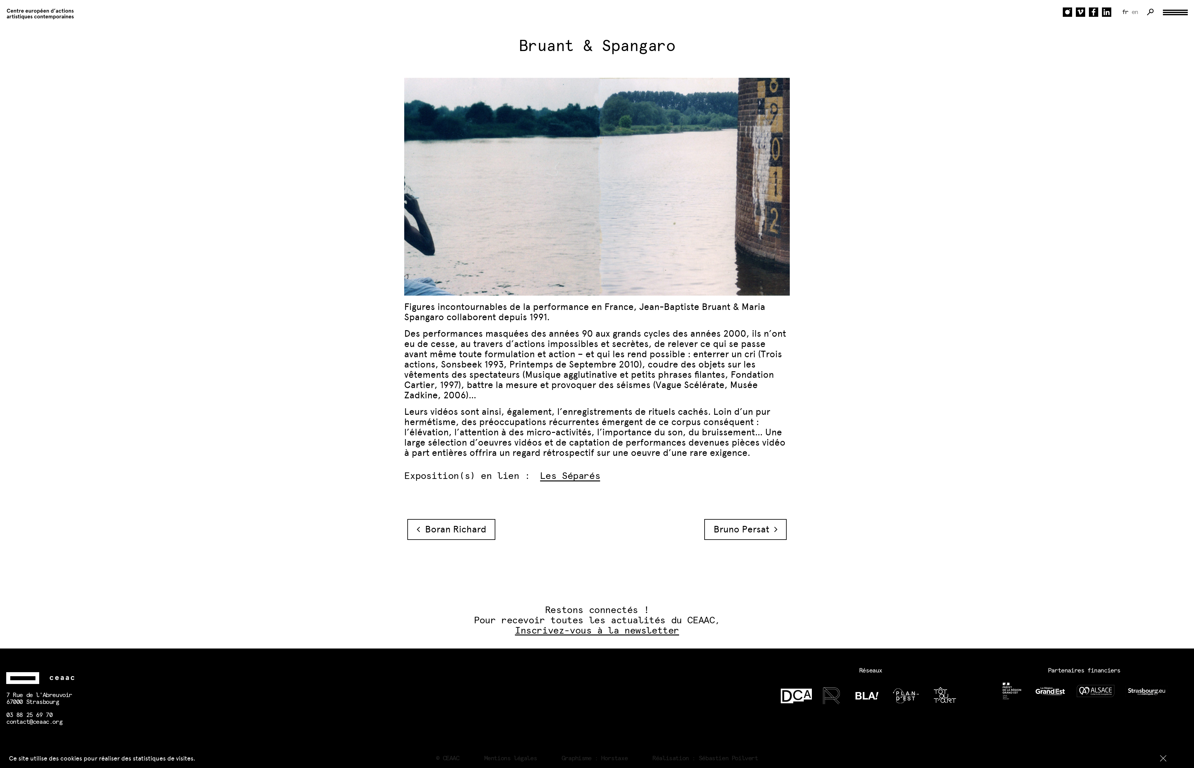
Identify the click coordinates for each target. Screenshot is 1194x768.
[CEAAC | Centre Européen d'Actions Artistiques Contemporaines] (37, 14)
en (1135, 12)
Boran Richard (453, 529)
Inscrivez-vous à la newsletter (597, 630)
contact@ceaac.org (34, 722)
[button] (1163, 758)
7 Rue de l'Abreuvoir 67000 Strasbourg (39, 698)
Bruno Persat (744, 529)
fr (1125, 12)
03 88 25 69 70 (29, 715)
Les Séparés (570, 476)
